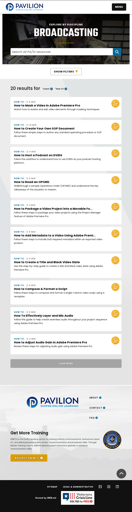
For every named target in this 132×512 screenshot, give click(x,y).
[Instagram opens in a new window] (108, 486)
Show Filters (64, 71)
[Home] (24, 7)
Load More (66, 363)
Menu (119, 7)
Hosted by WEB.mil (45, 498)
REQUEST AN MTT (27, 458)
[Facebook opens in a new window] (100, 486)
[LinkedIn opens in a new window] (117, 486)
